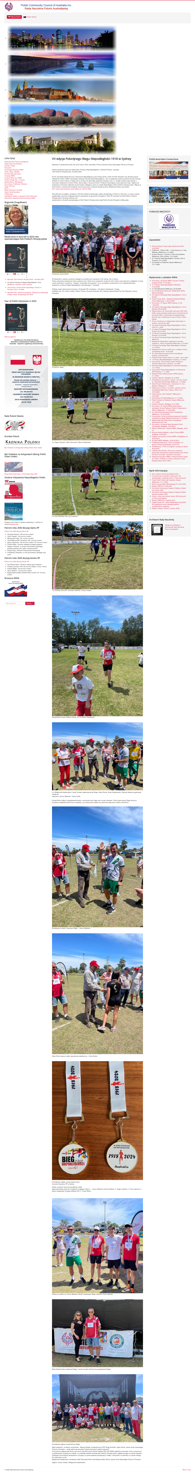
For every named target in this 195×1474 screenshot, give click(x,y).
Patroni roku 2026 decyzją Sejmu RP (17, 531)
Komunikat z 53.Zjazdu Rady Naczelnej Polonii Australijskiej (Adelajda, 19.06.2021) (167, 425)
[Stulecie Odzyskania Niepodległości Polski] (14, 489)
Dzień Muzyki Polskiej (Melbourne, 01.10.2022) (167, 398)
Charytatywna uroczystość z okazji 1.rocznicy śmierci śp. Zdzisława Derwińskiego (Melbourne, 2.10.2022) (169, 381)
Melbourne (11, 284)
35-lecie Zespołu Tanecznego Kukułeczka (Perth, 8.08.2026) (168, 247)
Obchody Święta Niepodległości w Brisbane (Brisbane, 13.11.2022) (170, 367)
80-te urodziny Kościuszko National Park (165, 474)
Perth (24, 284)
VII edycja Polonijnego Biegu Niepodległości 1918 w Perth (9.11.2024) (169, 326)
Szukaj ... (30, 603)
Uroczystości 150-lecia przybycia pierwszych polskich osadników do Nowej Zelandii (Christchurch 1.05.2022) (169, 417)
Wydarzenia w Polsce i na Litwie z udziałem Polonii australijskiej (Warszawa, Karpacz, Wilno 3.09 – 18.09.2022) (169, 390)
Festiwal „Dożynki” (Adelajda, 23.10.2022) (165, 378)
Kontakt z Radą (10, 166)
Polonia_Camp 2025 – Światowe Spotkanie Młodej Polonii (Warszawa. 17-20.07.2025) (168, 300)
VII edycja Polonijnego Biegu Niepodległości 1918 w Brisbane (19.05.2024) (169, 334)
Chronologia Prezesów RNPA (14, 170)
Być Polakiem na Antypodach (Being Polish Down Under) (23, 448)
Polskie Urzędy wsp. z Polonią (14, 180)
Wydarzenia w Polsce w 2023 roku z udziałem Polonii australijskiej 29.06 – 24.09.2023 (169, 350)
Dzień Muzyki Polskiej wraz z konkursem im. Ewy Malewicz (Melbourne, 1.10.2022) (168, 385)
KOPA (6, 188)
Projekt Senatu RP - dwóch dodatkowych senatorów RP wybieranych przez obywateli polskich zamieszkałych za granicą (169, 504)
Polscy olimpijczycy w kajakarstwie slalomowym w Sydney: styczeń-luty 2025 (168, 322)
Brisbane (18, 284)
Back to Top (186, 1470)
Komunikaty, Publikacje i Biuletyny (16, 184)
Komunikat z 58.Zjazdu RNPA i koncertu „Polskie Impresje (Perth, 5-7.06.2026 (168, 282)
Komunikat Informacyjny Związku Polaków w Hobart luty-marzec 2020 (169, 489)
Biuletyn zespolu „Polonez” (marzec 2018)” (166, 508)
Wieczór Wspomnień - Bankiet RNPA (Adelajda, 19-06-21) (170, 429)
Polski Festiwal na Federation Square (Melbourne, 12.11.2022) (168, 401)
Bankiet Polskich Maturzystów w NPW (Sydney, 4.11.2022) (167, 375)
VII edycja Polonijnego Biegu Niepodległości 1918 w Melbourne (169, 338)
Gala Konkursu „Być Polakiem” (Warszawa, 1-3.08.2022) (167, 395)
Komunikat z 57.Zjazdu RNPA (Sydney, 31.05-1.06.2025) (167, 304)
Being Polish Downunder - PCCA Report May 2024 (21, 474)
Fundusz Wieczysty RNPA (13, 178)
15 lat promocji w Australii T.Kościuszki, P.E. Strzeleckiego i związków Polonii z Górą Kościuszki (169, 477)
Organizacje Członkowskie (13, 164)
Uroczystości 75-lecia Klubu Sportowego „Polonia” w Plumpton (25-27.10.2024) (24, 288)
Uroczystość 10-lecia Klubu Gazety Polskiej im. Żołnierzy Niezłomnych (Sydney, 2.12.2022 (167, 362)
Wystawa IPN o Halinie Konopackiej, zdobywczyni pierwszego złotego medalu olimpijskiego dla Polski (27, 293)
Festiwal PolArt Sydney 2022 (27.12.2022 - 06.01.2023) (170, 357)
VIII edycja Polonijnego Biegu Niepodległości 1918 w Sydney (169, 296)
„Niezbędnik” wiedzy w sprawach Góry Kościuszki (21, 196)
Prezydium (8, 168)
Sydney (29, 284)
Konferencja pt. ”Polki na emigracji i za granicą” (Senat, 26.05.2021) (170, 447)
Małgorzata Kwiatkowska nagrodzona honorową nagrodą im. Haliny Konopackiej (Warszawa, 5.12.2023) (170, 342)
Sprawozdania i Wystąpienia (14, 182)
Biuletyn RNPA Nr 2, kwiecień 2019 (163, 500)
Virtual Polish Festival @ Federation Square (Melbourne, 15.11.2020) (166, 481)
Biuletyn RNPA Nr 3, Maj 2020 (162, 486)
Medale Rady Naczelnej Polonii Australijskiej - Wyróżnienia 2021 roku (167, 421)
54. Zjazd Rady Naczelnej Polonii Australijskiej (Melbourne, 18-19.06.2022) (167, 413)
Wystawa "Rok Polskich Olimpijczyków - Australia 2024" (26, 279)
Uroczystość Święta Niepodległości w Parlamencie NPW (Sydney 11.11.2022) (168, 371)
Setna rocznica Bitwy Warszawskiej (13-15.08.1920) (169, 484)
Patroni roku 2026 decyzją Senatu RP (17, 561)
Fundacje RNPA (10, 176)
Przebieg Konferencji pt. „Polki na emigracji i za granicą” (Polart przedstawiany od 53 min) (167, 443)
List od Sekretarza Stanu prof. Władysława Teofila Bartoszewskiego (168, 292)
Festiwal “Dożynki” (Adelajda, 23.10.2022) (165, 404)
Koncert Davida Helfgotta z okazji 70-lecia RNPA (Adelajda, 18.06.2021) (168, 433)
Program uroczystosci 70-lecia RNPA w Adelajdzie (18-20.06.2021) (170, 437)
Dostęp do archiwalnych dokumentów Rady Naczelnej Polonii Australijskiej (174, 527)
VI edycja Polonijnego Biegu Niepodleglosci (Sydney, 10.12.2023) (169, 346)
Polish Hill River (10, 186)
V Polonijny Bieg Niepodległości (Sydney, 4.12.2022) (169, 359)
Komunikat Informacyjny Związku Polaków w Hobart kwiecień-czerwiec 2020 (169, 493)
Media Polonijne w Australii (13, 190)
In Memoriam (9, 194)
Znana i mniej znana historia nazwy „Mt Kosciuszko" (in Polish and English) (169, 497)
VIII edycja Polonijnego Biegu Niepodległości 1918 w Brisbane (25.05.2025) (169, 308)
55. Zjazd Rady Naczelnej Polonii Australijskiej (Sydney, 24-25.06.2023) (167, 354)
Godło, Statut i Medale (12, 172)
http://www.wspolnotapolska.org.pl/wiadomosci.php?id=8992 (71, 189)
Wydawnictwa (13, 524)
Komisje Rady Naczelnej (13, 174)
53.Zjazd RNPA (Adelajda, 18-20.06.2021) (165, 440)
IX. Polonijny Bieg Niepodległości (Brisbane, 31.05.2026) (166, 286)
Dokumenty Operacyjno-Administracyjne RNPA (20, 198)
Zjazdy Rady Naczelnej (12, 192)
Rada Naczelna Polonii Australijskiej (16, 162)
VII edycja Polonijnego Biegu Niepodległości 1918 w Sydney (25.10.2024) (169, 330)
